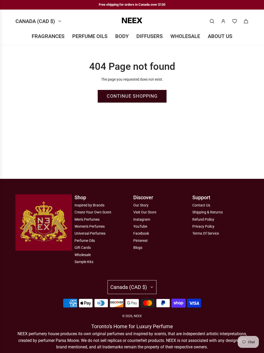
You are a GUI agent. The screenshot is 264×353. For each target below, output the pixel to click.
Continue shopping (132, 96)
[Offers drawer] (234, 21)
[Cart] (246, 21)
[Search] (212, 21)
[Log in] (223, 21)
